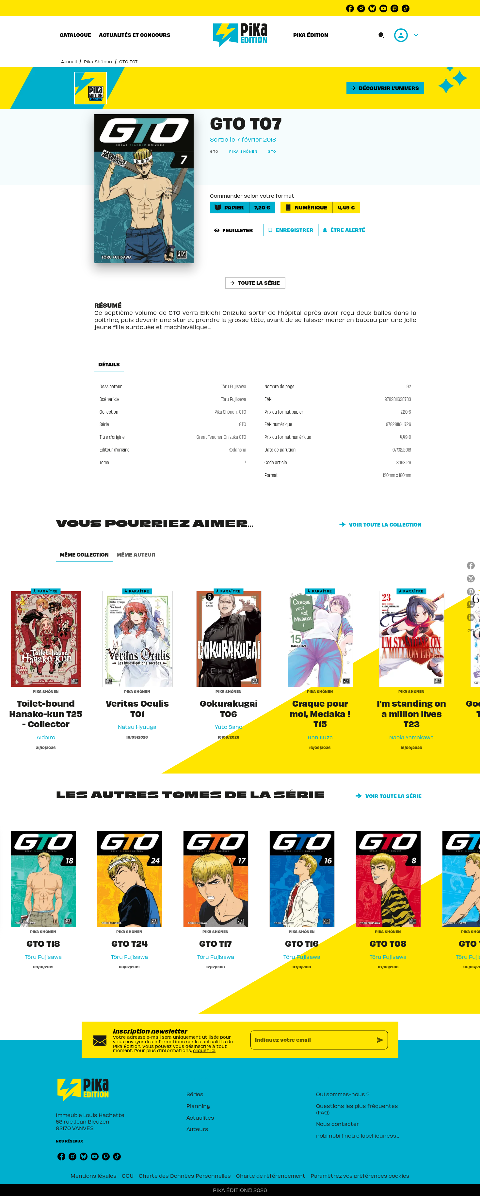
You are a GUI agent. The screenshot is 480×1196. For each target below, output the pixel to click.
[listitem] (350, 8)
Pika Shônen (98, 61)
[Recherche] (381, 35)
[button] (385, 88)
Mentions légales (94, 1175)
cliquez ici (204, 1050)
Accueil (69, 61)
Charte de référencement (270, 1175)
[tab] (75, 35)
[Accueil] (240, 35)
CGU (128, 1175)
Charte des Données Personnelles (185, 1175)
